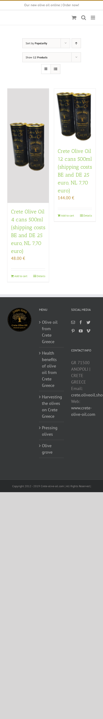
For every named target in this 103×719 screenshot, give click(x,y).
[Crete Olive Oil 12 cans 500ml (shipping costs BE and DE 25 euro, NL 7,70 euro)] (75, 115)
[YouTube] (81, 331)
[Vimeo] (88, 331)
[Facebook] (81, 322)
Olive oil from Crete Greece (49, 331)
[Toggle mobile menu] (93, 17)
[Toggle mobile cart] (74, 17)
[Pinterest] (73, 331)
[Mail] (73, 322)
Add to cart (20, 276)
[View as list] (55, 69)
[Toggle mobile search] (83, 17)
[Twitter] (88, 322)
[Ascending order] (76, 43)
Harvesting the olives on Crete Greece (51, 406)
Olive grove (47, 449)
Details (41, 276)
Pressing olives (49, 431)
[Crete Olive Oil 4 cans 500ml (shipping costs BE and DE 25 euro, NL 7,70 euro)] (28, 146)
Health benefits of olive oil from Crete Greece (49, 369)
